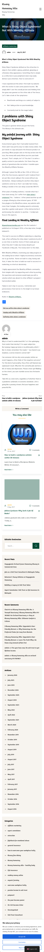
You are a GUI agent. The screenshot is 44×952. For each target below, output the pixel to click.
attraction (11, 835)
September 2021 (13, 720)
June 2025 (11, 685)
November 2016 (13, 794)
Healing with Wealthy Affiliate (13, 312)
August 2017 (12, 759)
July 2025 (11, 680)
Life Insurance (13, 870)
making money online (15, 875)
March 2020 (12, 725)
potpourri (11, 895)
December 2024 (13, 690)
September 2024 (13, 695)
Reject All (22, 948)
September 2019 (13, 745)
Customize (22, 942)
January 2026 (12, 675)
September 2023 (13, 705)
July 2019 (11, 754)
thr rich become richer (15, 905)
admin (9, 52)
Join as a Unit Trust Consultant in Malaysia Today (22, 572)
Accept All (22, 936)
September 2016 (13, 804)
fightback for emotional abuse (18, 840)
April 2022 (11, 715)
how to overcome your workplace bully (21, 850)
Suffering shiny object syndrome (14, 316)
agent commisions (14, 831)
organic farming (13, 880)
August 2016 (12, 809)
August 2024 (12, 700)
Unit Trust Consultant (15, 915)
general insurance (14, 845)
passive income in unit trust (17, 890)
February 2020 (13, 730)
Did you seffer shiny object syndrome (16, 308)
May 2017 (11, 774)
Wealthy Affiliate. (15, 297)
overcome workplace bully (17, 885)
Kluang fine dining (14, 855)
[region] (22, 935)
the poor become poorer (16, 900)
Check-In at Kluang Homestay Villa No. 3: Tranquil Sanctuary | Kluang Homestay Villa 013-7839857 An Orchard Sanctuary (22, 612)
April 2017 (11, 779)
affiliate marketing (9, 46)
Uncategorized (13, 910)
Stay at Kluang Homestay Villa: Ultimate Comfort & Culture (20, 618)
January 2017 (12, 789)
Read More (8, 470)
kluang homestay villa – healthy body (21, 865)
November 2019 (13, 735)
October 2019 (12, 740)
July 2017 (11, 764)
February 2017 (13, 784)
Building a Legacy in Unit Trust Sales (17, 585)
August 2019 (12, 749)
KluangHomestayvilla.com (11, 225)
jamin (9, 449)
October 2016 (12, 799)
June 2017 (11, 769)
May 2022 (11, 710)
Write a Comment (22, 408)
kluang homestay (14, 860)
